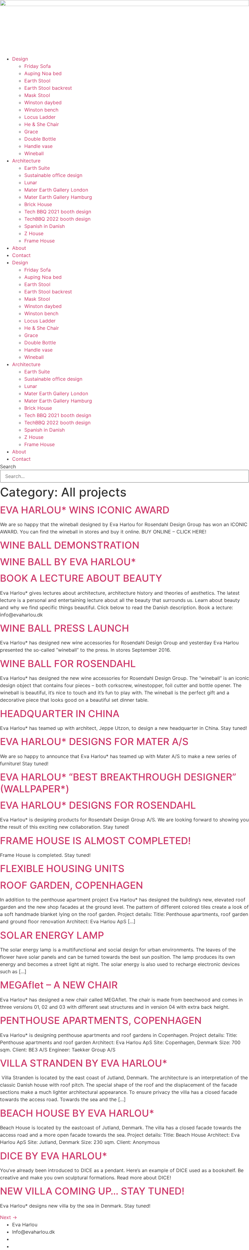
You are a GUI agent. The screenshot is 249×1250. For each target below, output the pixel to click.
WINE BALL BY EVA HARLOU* (68, 562)
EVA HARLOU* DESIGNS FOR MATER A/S (94, 741)
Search (8, 466)
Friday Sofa (37, 66)
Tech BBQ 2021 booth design (57, 212)
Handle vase (38, 146)
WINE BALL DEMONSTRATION (69, 545)
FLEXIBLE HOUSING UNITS (62, 868)
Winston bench (41, 110)
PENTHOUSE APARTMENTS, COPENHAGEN (101, 1020)
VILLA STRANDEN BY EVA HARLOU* (83, 1063)
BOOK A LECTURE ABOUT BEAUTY (81, 578)
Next (8, 1217)
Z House (33, 233)
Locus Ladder (40, 117)
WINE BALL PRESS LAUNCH (64, 628)
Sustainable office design (53, 175)
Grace (31, 132)
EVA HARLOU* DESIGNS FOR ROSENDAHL (98, 805)
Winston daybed (43, 102)
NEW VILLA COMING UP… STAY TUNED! (92, 1191)
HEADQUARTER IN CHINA (59, 714)
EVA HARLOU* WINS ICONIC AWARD (84, 510)
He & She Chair (41, 124)
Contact (21, 255)
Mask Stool (37, 95)
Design (20, 59)
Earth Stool (37, 81)
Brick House (38, 204)
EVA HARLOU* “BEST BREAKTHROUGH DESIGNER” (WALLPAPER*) (118, 782)
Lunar (30, 182)
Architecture (26, 161)
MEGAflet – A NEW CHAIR (59, 985)
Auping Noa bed (43, 73)
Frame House (39, 241)
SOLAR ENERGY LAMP (52, 935)
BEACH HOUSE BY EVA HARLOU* (77, 1113)
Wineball (34, 153)
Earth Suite (37, 168)
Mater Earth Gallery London (56, 190)
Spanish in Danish (44, 226)
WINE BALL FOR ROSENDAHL (68, 664)
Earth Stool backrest (48, 88)
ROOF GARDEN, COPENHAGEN (71, 885)
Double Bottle (40, 139)
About (19, 248)
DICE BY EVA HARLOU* (53, 1156)
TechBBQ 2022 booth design (57, 219)
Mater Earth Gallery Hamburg (58, 197)
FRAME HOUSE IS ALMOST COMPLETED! (95, 841)
